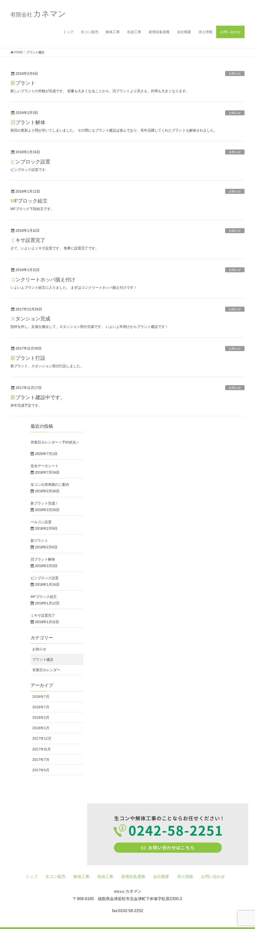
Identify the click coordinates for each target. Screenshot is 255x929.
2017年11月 (41, 749)
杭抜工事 (134, 32)
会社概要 (184, 32)
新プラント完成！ (45, 503)
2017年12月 (41, 738)
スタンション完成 (30, 318)
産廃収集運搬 (159, 32)
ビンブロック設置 (30, 161)
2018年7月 (40, 707)
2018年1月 (40, 728)
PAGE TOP (244, 896)
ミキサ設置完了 (27, 240)
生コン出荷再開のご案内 (50, 485)
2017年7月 (40, 760)
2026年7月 (40, 697)
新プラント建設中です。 (37, 397)
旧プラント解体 (27, 122)
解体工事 (113, 32)
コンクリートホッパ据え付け (42, 279)
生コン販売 (89, 32)
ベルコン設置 (41, 522)
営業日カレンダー (46, 670)
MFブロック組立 (29, 201)
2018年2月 (40, 717)
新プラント (22, 83)
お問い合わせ (230, 32)
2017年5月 (40, 770)
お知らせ (235, 73)
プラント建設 (42, 659)
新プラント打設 (27, 358)
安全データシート (45, 466)
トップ (68, 32)
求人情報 (205, 32)
